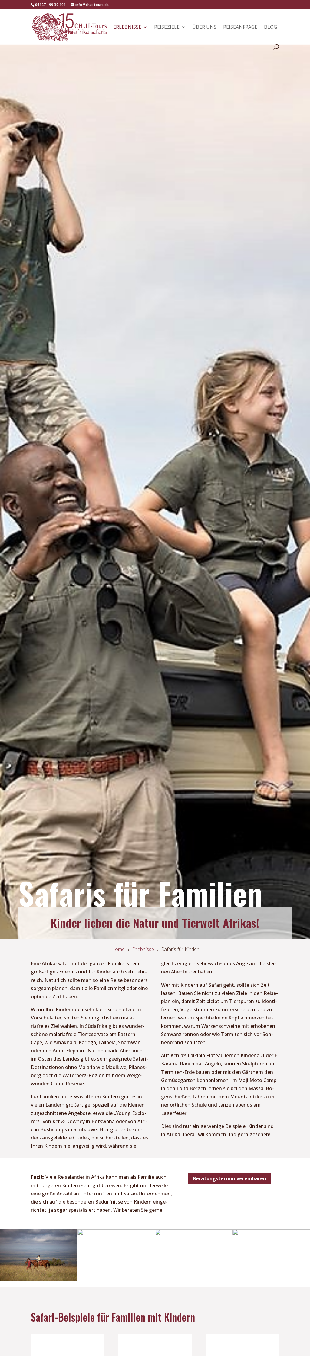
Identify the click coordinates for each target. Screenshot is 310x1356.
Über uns (204, 27)
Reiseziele (167, 27)
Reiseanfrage (240, 27)
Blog (270, 27)
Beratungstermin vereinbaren (229, 1178)
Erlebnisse (127, 27)
